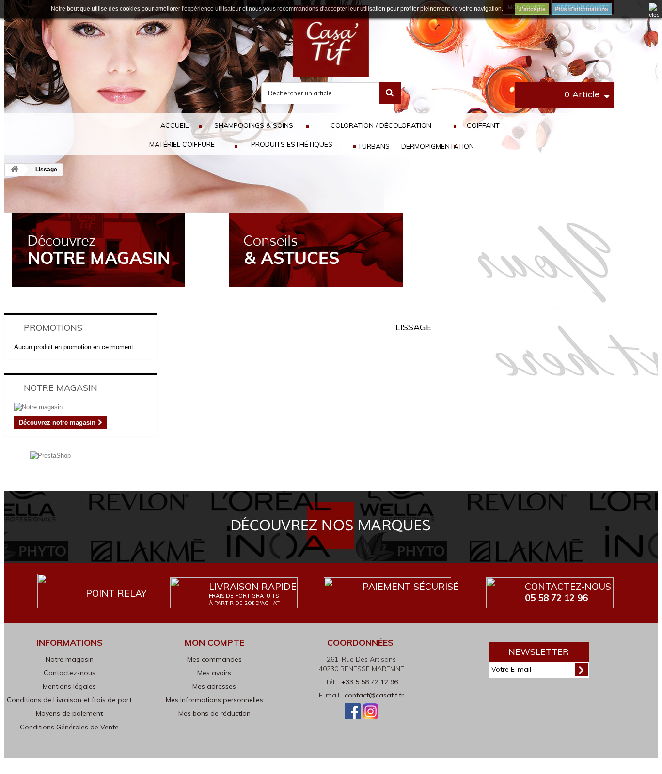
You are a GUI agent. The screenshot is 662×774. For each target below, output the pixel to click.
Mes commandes (214, 659)
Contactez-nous (568, 592)
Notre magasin (60, 387)
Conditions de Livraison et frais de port (69, 700)
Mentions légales (69, 686)
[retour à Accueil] (14, 170)
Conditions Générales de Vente (69, 727)
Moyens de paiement (69, 713)
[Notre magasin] (80, 407)
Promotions (53, 327)
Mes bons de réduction (214, 713)
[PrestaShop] (50, 455)
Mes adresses (214, 686)
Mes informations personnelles (214, 700)
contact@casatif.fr (374, 695)
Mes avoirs (214, 672)
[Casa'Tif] (331, 41)
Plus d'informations (581, 9)
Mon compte (214, 642)
